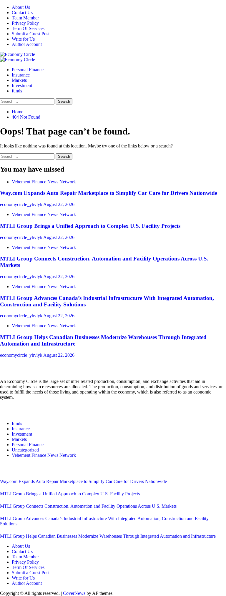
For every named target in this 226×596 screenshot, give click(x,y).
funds (17, 90)
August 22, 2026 (58, 204)
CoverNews (74, 593)
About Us (21, 7)
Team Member (25, 17)
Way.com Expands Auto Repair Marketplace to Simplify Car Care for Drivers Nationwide (108, 193)
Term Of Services (28, 28)
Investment (22, 85)
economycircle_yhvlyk (21, 204)
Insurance (21, 74)
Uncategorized (25, 449)
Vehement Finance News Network (44, 181)
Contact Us (22, 12)
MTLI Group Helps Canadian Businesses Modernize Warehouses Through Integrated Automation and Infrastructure (108, 536)
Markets (19, 80)
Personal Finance (28, 69)
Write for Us (23, 38)
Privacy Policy (25, 23)
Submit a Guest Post (30, 33)
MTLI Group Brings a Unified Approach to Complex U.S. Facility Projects (90, 226)
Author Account (27, 44)
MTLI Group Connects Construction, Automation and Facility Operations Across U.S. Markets (88, 506)
